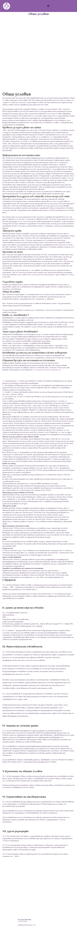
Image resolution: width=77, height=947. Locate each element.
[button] (48, 6)
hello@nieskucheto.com (29, 925)
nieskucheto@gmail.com (51, 370)
